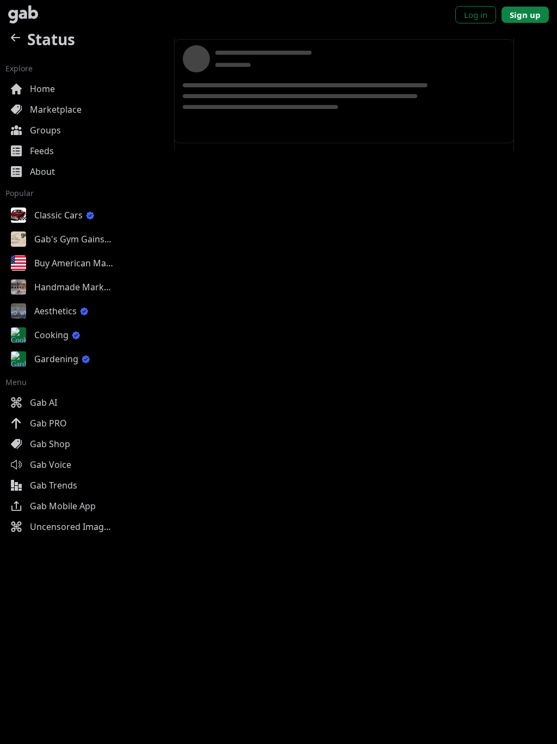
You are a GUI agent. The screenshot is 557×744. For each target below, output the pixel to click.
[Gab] (23, 14)
